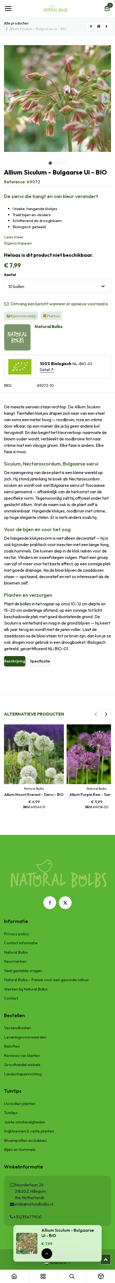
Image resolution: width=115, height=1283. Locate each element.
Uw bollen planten (20, 1103)
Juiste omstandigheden (24, 1121)
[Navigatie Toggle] (8, 9)
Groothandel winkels (22, 1064)
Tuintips (11, 1112)
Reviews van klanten (22, 1055)
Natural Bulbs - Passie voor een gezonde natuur (46, 979)
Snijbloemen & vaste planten (29, 1131)
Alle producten (16, 23)
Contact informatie (21, 942)
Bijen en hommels (20, 1149)
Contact (11, 998)
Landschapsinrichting (23, 1073)
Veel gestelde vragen (23, 970)
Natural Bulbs (16, 952)
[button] (9, 98)
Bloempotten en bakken (25, 1140)
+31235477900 (27, 1216)
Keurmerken (15, 961)
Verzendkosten (17, 1027)
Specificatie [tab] (40, 661)
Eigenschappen (18, 243)
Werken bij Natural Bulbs (26, 989)
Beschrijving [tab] (14, 661)
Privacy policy (16, 933)
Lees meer (14, 236)
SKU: (8, 385)
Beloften (12, 1046)
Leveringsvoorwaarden (25, 1037)
